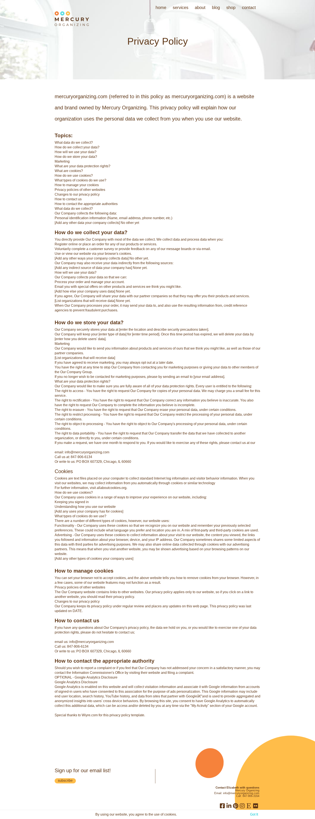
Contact (249, 7)
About (200, 7)
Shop (231, 7)
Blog (216, 7)
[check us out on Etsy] (249, 805)
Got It (254, 814)
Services (180, 7)
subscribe (65, 780)
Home (161, 7)
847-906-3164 (251, 796)
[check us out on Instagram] (242, 805)
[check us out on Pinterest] (235, 805)
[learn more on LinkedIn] (229, 805)
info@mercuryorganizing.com (241, 793)
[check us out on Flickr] (255, 805)
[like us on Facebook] (222, 805)
